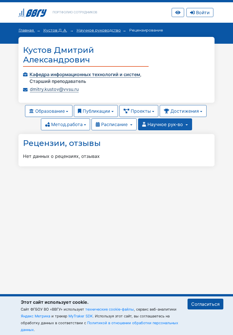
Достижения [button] (184, 111)
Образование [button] (49, 111)
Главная (26, 30)
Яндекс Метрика (35, 316)
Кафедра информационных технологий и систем (85, 74)
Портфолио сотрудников (75, 12)
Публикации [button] (95, 111)
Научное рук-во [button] (165, 124)
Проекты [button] (140, 111)
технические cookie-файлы (109, 309)
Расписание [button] (114, 124)
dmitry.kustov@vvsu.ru (54, 89)
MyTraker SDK (80, 316)
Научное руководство (98, 30)
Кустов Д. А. (55, 30)
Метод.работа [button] (66, 124)
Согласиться (205, 304)
